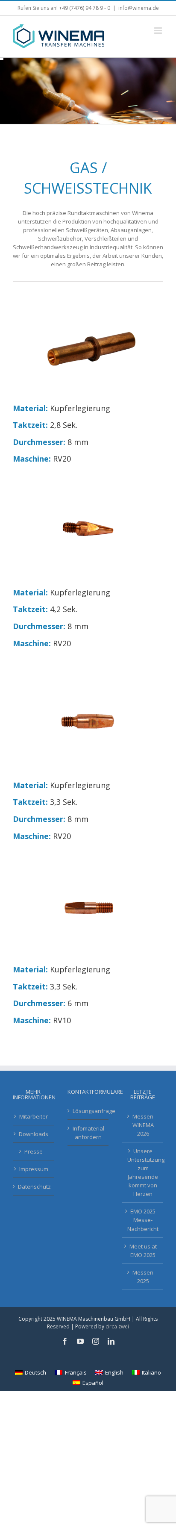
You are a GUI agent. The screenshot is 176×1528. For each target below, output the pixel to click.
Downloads (33, 1134)
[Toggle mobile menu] (158, 30)
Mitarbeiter (33, 1116)
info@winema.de (138, 8)
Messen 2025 (142, 1277)
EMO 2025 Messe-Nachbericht (142, 1219)
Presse (33, 1151)
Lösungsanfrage (88, 1111)
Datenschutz (34, 1186)
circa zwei (117, 1326)
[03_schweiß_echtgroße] (88, 674)
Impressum (33, 1169)
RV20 (62, 458)
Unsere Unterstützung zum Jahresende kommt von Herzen (143, 1172)
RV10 (62, 1020)
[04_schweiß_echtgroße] (88, 481)
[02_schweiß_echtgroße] (88, 858)
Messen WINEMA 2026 (143, 1125)
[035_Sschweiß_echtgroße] (88, 297)
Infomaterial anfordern (88, 1133)
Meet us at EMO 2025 (143, 1250)
